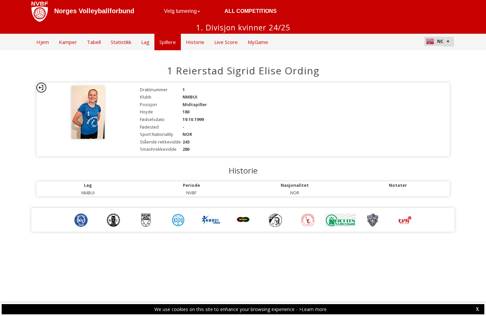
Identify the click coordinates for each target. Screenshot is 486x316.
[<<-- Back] (41, 88)
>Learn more (313, 309)
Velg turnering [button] (180, 11)
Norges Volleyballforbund (94, 11)
